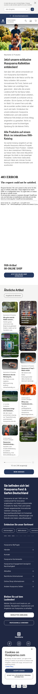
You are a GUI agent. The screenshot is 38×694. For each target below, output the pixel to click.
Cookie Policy (9, 666)
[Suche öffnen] (25, 20)
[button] (5, 536)
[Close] (32, 649)
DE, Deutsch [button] (10, 21)
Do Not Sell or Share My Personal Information (19, 676)
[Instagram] (19, 644)
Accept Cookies (19, 670)
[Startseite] (3, 21)
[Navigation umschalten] (35, 20)
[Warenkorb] (30, 20)
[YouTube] (28, 644)
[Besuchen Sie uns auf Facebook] (9, 644)
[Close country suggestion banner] (35, 3)
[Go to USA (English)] (32, 9)
